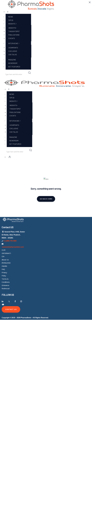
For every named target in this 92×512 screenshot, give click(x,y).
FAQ (3, 269)
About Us (5, 260)
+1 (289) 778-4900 (9, 241)
